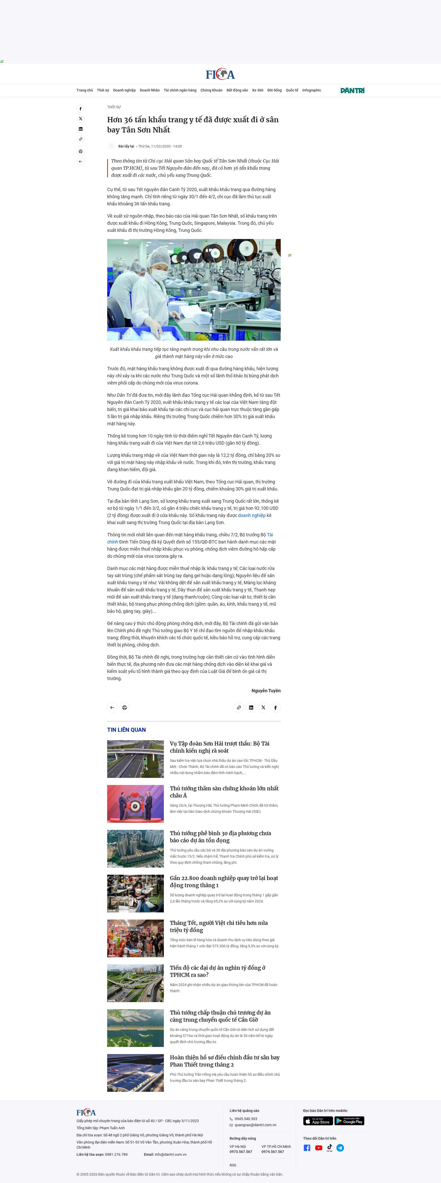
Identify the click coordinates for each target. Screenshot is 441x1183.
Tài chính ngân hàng (180, 90)
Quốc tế (292, 90)
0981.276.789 (116, 1154)
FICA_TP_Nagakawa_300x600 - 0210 (326, 107)
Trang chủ (85, 90)
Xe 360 (257, 90)
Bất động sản (237, 90)
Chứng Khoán (212, 90)
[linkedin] (81, 129)
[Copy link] (81, 139)
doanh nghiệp (252, 515)
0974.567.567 (273, 1152)
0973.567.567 (241, 1152)
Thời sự (103, 90)
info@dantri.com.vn (171, 1154)
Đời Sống (274, 90)
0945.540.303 (246, 1119)
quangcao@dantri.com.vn (255, 1125)
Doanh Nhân (150, 90)
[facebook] (81, 108)
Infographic (311, 90)
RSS (233, 1165)
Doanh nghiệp (124, 90)
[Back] (81, 161)
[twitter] (81, 119)
